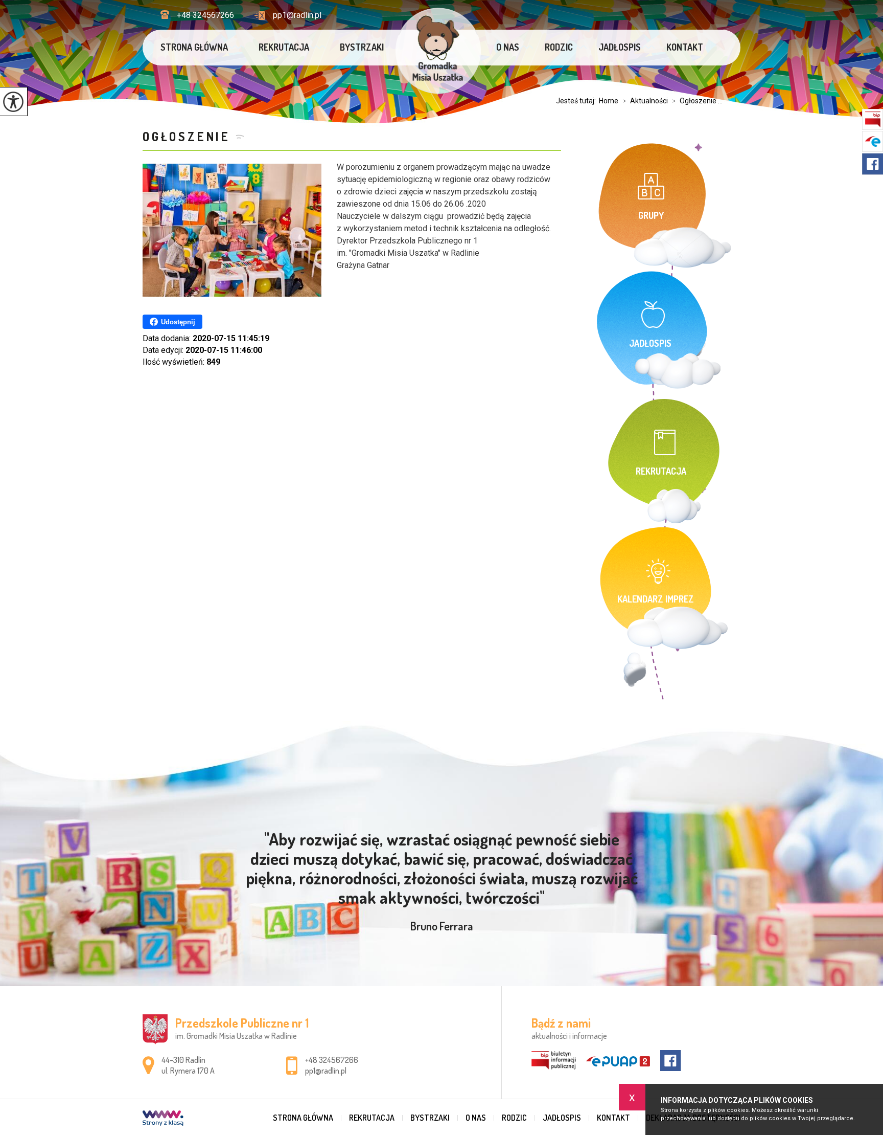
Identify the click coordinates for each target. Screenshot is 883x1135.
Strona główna (194, 47)
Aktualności (645, 100)
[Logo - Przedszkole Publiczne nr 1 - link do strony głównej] (438, 51)
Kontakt (684, 47)
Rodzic (559, 47)
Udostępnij (178, 322)
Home (608, 100)
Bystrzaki (362, 47)
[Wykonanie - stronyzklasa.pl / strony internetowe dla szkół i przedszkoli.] (163, 1119)
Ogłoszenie (186, 136)
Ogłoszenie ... (697, 100)
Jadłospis (619, 47)
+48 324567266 (205, 15)
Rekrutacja (284, 47)
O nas (507, 47)
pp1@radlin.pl (297, 15)
